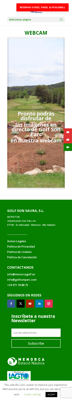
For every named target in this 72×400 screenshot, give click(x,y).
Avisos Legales (16, 241)
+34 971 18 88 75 (17, 285)
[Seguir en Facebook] (11, 304)
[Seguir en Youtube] (30, 304)
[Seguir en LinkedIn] (39, 304)
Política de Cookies (19, 252)
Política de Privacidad (21, 246)
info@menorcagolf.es (21, 274)
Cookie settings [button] (32, 394)
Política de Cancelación (22, 257)
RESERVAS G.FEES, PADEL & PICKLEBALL (42, 7)
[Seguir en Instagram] (49, 304)
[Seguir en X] (21, 304)
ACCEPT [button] (51, 394)
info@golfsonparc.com (22, 280)
